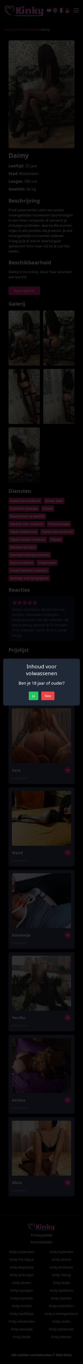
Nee (48, 695)
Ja (33, 695)
